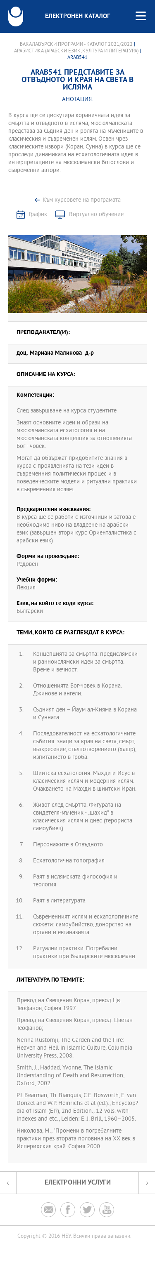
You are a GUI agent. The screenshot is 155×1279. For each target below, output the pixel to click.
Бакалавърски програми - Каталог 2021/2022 (76, 44)
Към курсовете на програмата (82, 200)
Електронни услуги (78, 1182)
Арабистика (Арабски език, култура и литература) (76, 51)
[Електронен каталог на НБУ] (15, 16)
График (38, 215)
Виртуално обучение (96, 215)
